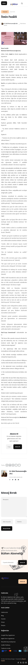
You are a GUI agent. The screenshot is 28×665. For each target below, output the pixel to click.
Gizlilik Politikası (5, 645)
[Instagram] (26, 662)
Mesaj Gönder (6, 528)
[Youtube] (23, 662)
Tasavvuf (5, 11)
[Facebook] (18, 662)
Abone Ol (17, 446)
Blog (2, 615)
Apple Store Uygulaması (7, 638)
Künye (3, 622)
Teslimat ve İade (5, 648)
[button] (4, 3)
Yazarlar (3, 619)
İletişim (3, 625)
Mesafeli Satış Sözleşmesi (8, 642)
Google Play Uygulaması (8, 635)
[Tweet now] (21, 662)
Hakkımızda (4, 612)
